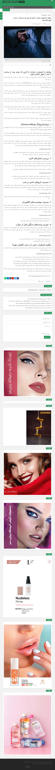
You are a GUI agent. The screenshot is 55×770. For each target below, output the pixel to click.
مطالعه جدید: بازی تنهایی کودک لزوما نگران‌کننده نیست (38, 298)
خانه (49, 15)
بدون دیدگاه (40, 281)
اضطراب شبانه (42, 290)
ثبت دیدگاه (47, 337)
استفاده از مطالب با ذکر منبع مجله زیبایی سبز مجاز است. (42, 763)
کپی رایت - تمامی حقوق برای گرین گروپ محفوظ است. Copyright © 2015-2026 (38, 762)
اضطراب (48, 290)
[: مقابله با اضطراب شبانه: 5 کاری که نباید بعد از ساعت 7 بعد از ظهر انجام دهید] (5, 24)
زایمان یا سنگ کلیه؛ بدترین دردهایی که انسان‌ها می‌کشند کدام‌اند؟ (33, 10)
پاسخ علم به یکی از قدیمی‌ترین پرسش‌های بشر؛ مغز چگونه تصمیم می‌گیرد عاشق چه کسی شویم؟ (29, 305)
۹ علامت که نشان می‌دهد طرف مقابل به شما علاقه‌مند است (37, 307)
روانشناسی (44, 15)
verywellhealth (26, 83)
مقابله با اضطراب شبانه (33, 290)
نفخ (15, 227)
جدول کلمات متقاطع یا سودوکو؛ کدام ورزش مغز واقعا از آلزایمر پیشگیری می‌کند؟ (33, 303)
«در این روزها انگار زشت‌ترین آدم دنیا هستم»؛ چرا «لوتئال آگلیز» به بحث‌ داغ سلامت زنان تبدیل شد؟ (29, 301)
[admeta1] (27, 67)
